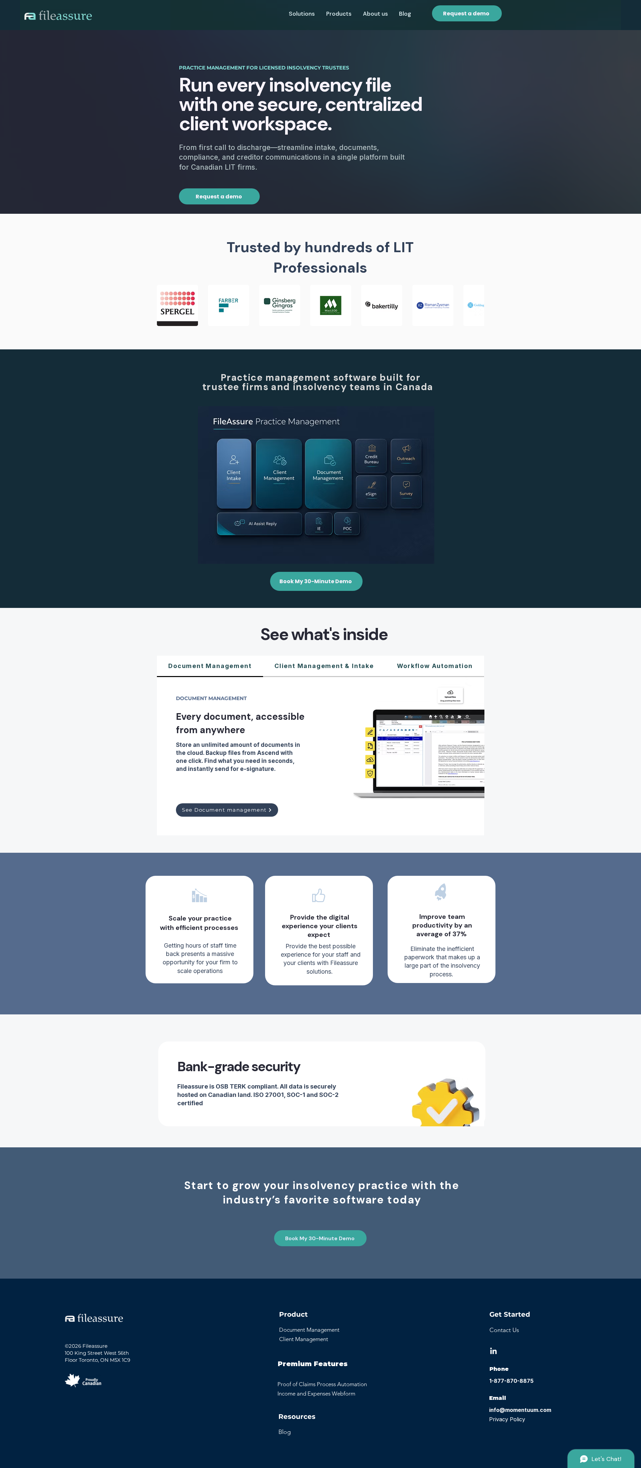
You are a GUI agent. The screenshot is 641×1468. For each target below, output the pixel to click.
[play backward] (165, 305)
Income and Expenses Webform (316, 1393)
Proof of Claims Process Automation (322, 1384)
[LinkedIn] (493, 1351)
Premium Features (313, 1364)
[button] (301, 13)
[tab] (210, 666)
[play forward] (475, 305)
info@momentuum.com (520, 1410)
